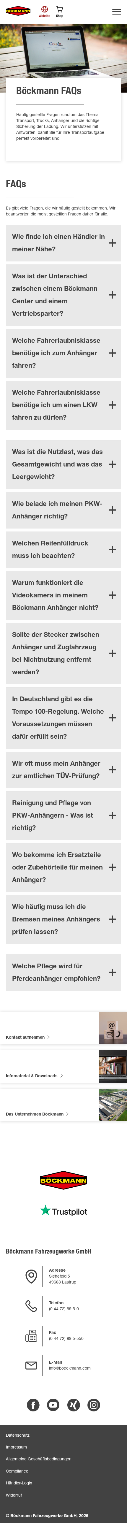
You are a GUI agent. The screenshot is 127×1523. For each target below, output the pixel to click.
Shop (59, 16)
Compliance (17, 1472)
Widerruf (14, 1496)
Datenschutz (18, 1436)
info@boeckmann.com (70, 1369)
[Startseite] (18, 11)
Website (44, 16)
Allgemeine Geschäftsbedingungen (38, 1459)
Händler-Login (19, 1483)
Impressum (16, 1448)
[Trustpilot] (63, 1210)
